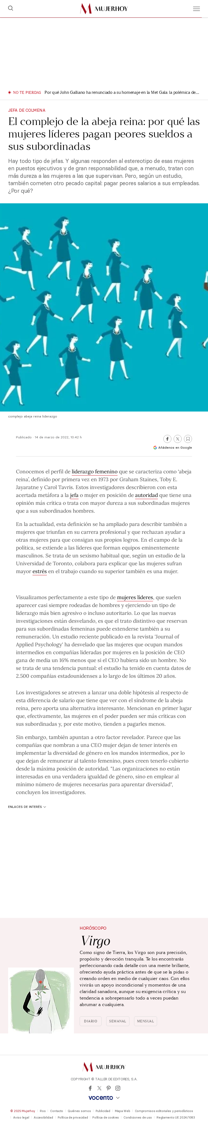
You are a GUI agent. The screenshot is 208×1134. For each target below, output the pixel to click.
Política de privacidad (73, 1117)
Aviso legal (21, 1117)
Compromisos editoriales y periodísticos (164, 1111)
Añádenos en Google (175, 447)
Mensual (145, 1021)
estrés (39, 570)
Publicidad (103, 1111)
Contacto (56, 1111)
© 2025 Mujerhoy (22, 1111)
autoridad (146, 494)
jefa (74, 494)
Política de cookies (105, 1117)
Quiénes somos (79, 1111)
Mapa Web (122, 1111)
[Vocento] (104, 1098)
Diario (90, 1021)
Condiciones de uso (137, 1117)
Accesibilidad (43, 1117)
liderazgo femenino (95, 471)
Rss (43, 1111)
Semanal (117, 1021)
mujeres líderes (135, 596)
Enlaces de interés (25, 807)
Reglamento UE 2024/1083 (176, 1117)
